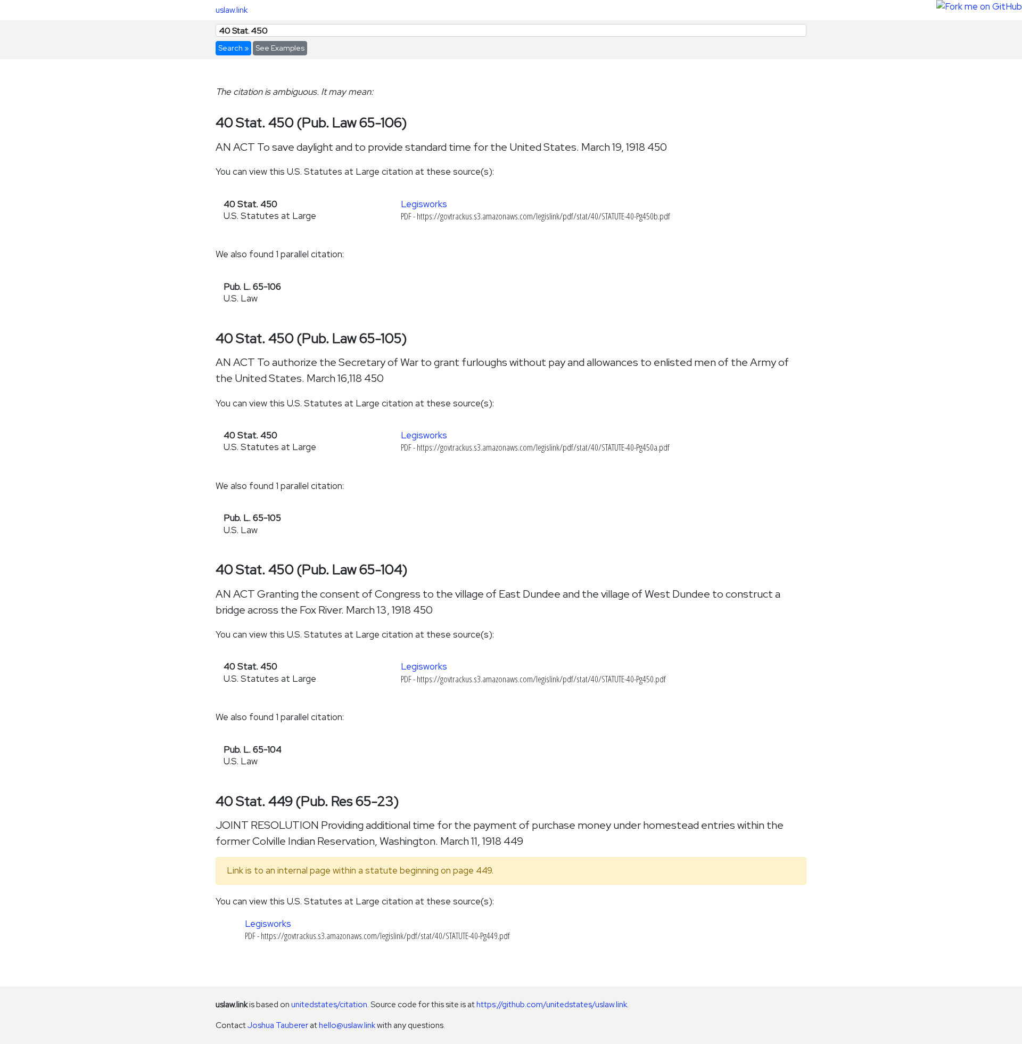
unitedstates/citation (329, 1004)
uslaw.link (232, 9)
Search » (233, 48)
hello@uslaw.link (347, 1025)
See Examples (280, 48)
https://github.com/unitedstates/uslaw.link (551, 1004)
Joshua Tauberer (278, 1025)
